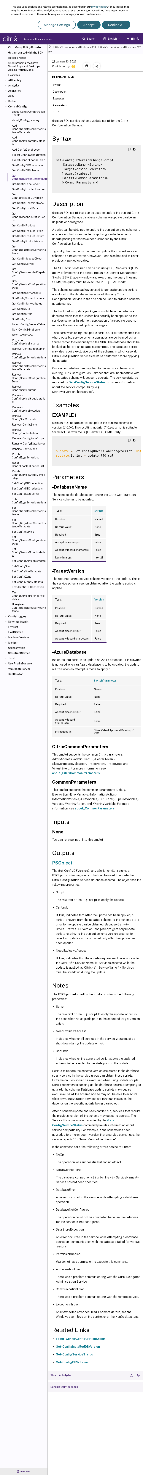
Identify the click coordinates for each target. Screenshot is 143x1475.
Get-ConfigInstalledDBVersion (27, 196)
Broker (12, 101)
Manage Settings (57, 25)
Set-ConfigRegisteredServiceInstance (29, 511)
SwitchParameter (105, 680)
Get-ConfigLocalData (25, 208)
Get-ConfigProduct (23, 225)
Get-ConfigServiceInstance (28, 298)
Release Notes (17, 57)
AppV (11, 95)
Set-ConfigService (23, 531)
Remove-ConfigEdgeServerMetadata (29, 355)
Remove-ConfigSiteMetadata (24, 417)
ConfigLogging (17, 616)
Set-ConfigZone (21, 576)
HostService (15, 632)
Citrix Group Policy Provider (24, 47)
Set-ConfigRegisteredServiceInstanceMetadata (29, 523)
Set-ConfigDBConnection (27, 483)
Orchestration (16, 647)
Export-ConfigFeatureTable (28, 160)
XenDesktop (15, 674)
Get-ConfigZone (21, 319)
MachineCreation (18, 637)
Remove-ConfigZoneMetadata (25, 431)
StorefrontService (19, 653)
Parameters (60, 105)
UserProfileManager (20, 663)
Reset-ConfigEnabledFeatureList (28, 464)
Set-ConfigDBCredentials (27, 488)
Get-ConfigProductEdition (27, 230)
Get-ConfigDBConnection (27, 165)
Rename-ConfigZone (24, 448)
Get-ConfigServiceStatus (27, 303)
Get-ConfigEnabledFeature (28, 189)
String (98, 510)
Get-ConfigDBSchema (25, 170)
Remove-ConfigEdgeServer (28, 348)
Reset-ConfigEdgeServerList (25, 456)
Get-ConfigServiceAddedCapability (28, 272)
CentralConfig (17, 106)
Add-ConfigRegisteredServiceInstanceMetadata (29, 129)
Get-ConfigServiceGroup (27, 293)
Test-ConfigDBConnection (28, 587)
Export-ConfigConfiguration (29, 154)
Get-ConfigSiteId (22, 314)
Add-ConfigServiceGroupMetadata (28, 141)
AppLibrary (14, 90)
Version (99, 599)
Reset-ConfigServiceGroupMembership (28, 474)
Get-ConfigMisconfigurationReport (28, 217)
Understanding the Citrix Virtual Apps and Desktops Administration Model (24, 66)
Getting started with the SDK (25, 52)
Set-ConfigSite (21, 566)
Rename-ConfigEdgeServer (28, 443)
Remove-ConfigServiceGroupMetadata (28, 398)
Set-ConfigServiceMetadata (29, 560)
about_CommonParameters (95, 808)
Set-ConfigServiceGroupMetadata (28, 552)
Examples (14, 75)
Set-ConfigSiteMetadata (26, 571)
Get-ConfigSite (21, 308)
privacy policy (99, 6)
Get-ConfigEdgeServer (25, 184)
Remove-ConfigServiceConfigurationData (29, 378)
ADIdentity (14, 80)
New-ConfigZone (22, 335)
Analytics (14, 85)
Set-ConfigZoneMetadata (27, 581)
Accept (89, 25)
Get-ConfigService (23, 263)
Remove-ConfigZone (24, 424)
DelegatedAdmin (18, 621)
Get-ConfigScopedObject (27, 258)
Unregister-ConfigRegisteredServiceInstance (29, 608)
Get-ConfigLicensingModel (28, 203)
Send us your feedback (64, 1386)
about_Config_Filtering (25, 120)
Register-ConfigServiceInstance (25, 342)
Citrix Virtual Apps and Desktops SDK (75, 47)
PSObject (62, 862)
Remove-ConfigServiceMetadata (26, 409)
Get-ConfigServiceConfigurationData (29, 284)
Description (59, 91)
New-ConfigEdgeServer (26, 329)
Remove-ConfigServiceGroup (24, 388)
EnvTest (13, 626)
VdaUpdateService (19, 668)
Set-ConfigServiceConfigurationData (29, 540)
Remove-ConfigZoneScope (28, 438)
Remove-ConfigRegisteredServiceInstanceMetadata (29, 366)
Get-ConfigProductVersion (28, 241)
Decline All (116, 25)
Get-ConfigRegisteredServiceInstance (29, 250)
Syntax (57, 84)
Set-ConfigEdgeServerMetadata (29, 501)
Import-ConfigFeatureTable (28, 324)
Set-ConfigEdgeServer (25, 493)
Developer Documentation (31, 39)
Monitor (13, 642)
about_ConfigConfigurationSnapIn (28, 113)
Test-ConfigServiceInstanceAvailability (28, 596)
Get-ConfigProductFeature (28, 236)
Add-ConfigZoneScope (26, 149)
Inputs (56, 112)
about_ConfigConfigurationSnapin (81, 1339)
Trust (11, 658)
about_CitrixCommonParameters (76, 773)
